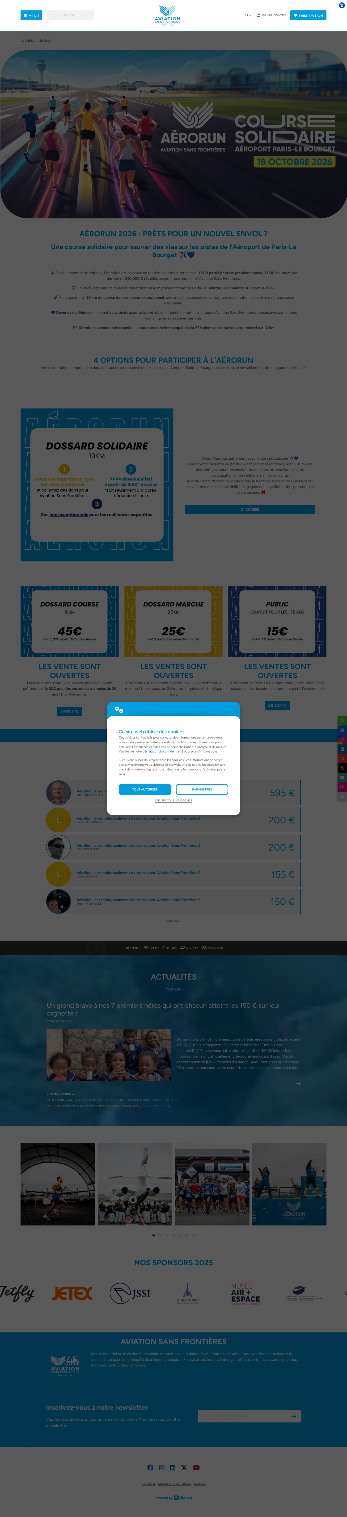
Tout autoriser (145, 789)
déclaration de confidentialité (163, 751)
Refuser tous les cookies (173, 800)
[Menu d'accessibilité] (342, 5)
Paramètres (202, 789)
